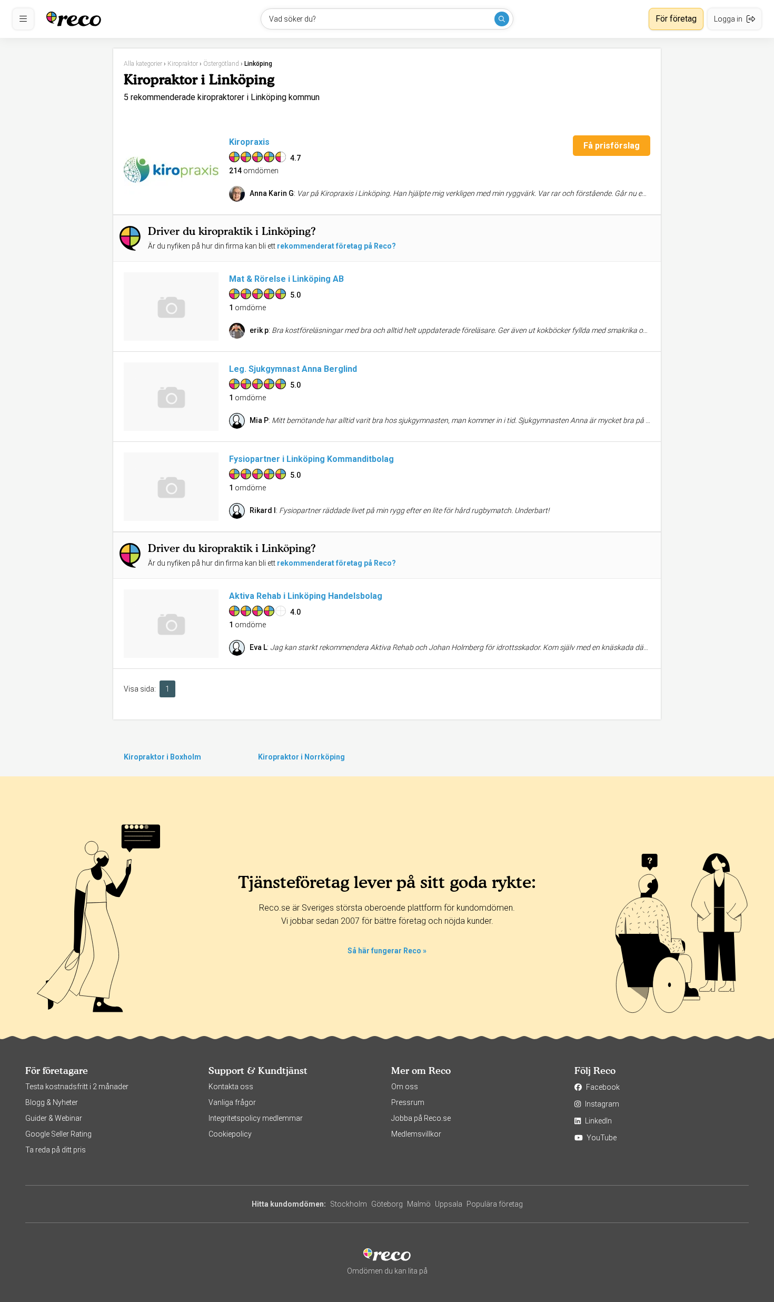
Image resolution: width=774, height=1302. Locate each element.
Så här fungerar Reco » (387, 950)
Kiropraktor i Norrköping (301, 757)
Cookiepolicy (230, 1134)
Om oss (404, 1086)
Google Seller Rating (58, 1134)
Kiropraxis (249, 142)
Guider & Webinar (53, 1118)
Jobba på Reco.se (421, 1118)
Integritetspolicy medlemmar (256, 1118)
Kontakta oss (231, 1086)
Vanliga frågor (232, 1102)
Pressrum (407, 1102)
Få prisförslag (611, 146)
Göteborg (387, 1204)
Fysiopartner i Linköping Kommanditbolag (311, 459)
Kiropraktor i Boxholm (162, 757)
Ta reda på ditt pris (55, 1150)
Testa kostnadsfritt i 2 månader (76, 1086)
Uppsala (448, 1204)
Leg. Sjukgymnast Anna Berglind (293, 369)
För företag (676, 19)
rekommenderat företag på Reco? (336, 246)
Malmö (419, 1204)
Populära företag (495, 1204)
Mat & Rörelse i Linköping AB (286, 279)
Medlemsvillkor (416, 1134)
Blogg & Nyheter (51, 1102)
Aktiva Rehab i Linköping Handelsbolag (305, 596)
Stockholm (348, 1204)
